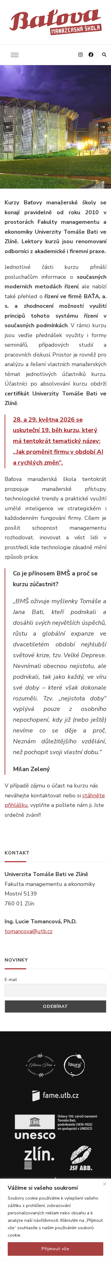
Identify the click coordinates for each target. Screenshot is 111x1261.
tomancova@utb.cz (28, 931)
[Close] (104, 1184)
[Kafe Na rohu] (55, 1178)
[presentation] (8, 127)
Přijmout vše (55, 1249)
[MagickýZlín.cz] (81, 1147)
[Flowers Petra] (41, 1054)
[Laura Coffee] (74, 1054)
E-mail (11, 980)
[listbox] (55, 127)
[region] (55, 1220)
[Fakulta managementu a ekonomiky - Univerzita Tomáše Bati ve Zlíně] (56, 1085)
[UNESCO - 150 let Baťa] (55, 1116)
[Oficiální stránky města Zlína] (39, 1147)
